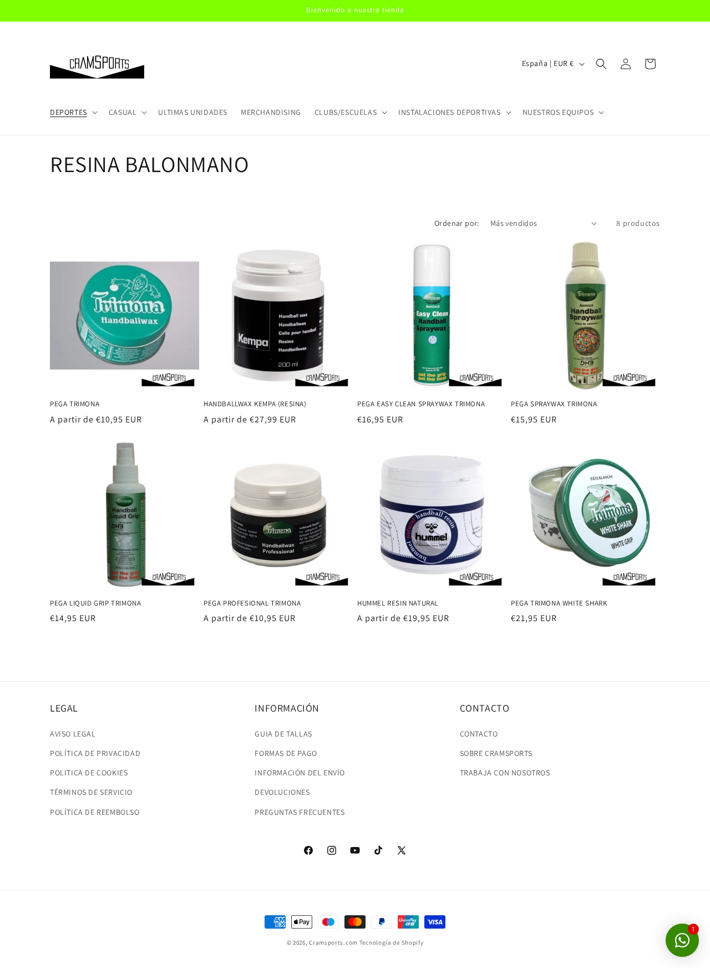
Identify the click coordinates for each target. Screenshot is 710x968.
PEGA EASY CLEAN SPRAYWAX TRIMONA (421, 404)
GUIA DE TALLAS (283, 734)
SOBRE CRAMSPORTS (496, 753)
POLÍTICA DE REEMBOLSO (95, 812)
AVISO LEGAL (73, 734)
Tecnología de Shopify (391, 942)
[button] (72, 112)
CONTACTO (479, 734)
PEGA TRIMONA (74, 404)
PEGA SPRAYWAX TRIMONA (554, 404)
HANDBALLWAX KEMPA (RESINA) (255, 404)
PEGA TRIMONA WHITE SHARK (559, 603)
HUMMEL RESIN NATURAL (397, 603)
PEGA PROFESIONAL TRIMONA (252, 603)
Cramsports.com (333, 942)
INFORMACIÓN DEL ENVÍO (300, 773)
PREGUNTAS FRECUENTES (299, 812)
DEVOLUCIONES (282, 792)
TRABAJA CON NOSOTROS (505, 773)
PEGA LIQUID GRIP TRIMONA (95, 603)
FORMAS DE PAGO (286, 753)
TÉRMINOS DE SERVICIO (91, 792)
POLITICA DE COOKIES (89, 773)
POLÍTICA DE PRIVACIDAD (95, 753)
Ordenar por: (456, 223)
